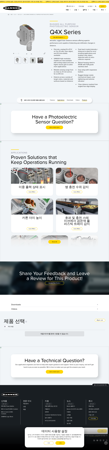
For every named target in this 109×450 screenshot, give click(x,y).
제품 (12, 14)
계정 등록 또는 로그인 (51, 406)
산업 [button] (76, 9)
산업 (24, 406)
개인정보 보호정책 (94, 409)
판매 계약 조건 (93, 412)
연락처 (47, 412)
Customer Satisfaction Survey (53, 415)
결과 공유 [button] (100, 320)
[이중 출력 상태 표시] (32, 182)
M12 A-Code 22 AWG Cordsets (7, 413)
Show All (54, 242)
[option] (18, 60)
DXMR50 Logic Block (7, 416)
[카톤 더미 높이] (32, 216)
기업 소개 (91, 415)
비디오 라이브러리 (50, 420)
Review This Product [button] (54, 283)
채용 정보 (91, 406)
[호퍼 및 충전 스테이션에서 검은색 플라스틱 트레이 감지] (77, 216)
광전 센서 (20, 14)
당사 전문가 (48, 418)
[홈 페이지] (8, 14)
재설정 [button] (100, 341)
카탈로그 (47, 409)
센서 (15, 14)
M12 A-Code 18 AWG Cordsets (9, 409)
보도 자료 (69, 418)
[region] (29, 38)
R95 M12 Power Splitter (7, 406)
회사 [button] (102, 9)
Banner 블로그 (71, 406)
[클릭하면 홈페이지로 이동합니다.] (12, 8)
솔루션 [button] (85, 9)
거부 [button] (48, 443)
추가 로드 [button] (54, 332)
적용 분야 (26, 403)
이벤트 (69, 412)
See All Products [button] (58, 37)
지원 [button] (94, 9)
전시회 (69, 423)
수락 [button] (60, 443)
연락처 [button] (102, 6)
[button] (29, 38)
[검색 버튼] (95, 6)
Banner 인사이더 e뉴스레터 (74, 409)
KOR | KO (70, 6)
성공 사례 (69, 420)
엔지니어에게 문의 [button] (54, 127)
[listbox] (29, 60)
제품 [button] (67, 9)
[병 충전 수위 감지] (77, 182)
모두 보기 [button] (4, 404)
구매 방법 (81, 6)
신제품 (69, 415)
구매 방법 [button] (93, 418)
